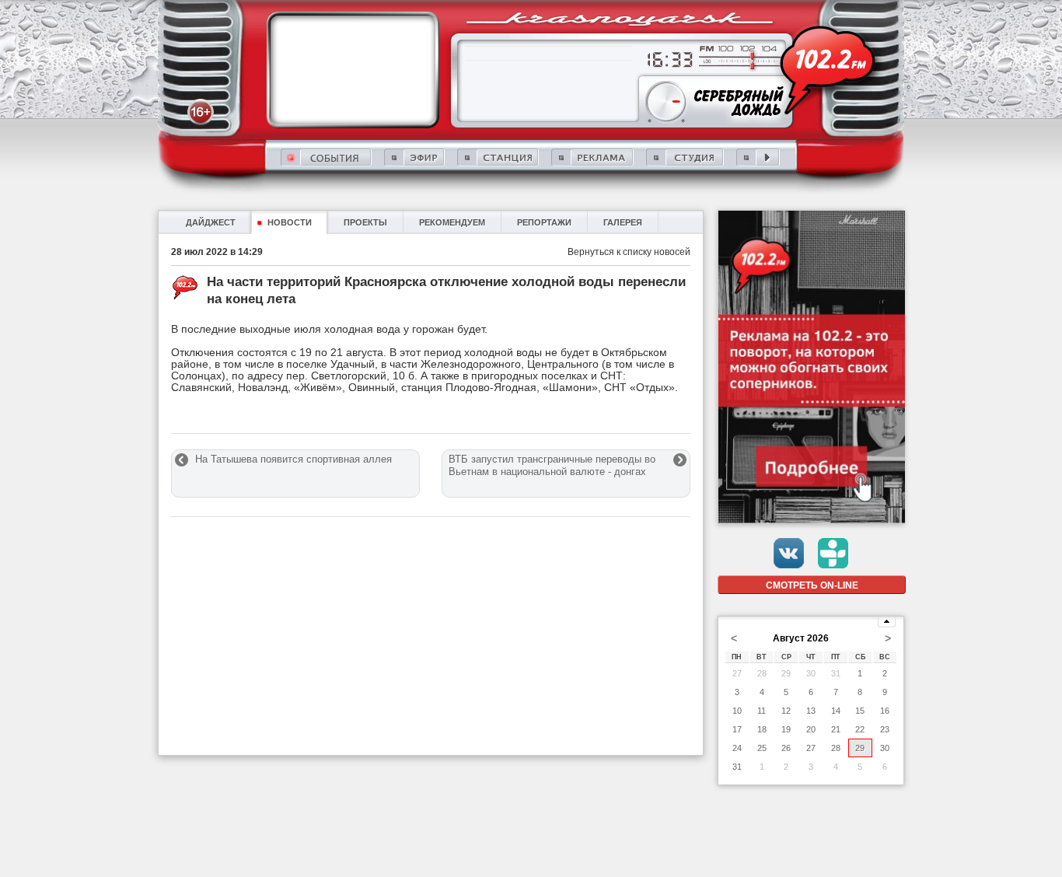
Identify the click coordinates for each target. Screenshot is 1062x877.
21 (835, 729)
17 (737, 729)
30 (811, 673)
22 (860, 729)
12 (786, 710)
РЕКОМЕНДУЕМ (452, 222)
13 (811, 710)
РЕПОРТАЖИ (544, 222)
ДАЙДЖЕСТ (211, 222)
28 (762, 673)
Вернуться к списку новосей (629, 251)
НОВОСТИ (289, 222)
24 (737, 748)
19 (786, 729)
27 (737, 673)
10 (737, 710)
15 (860, 710)
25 (762, 748)
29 (786, 673)
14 (835, 710)
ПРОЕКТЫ (365, 222)
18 (762, 729)
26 (786, 748)
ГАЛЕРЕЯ (622, 222)
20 (811, 729)
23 (884, 729)
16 (884, 710)
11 (761, 710)
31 (835, 673)
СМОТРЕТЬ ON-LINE (812, 585)
